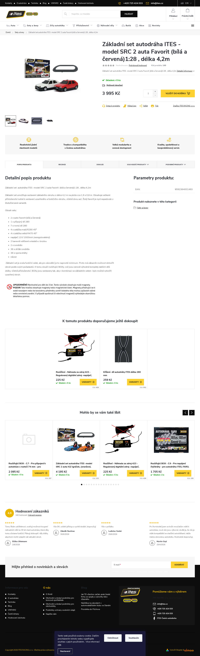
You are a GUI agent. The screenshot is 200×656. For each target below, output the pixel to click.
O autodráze (22, 3)
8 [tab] (98, 484)
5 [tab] (91, 484)
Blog (44, 3)
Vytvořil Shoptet (176, 650)
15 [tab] (116, 484)
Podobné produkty (174, 164)
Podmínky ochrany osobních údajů (60, 610)
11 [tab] (106, 484)
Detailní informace (184, 71)
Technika (34, 3)
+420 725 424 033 (165, 608)
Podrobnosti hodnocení (138, 65)
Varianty (86, 382)
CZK (187, 3)
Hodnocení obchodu (86, 3)
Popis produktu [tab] (24, 164)
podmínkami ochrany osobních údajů (152, 571)
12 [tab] (108, 484)
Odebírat (179, 564)
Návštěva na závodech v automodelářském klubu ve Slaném (96, 604)
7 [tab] (96, 484)
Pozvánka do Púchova (90, 609)
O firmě (49, 594)
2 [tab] (84, 484)
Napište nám (51, 614)
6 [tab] (94, 484)
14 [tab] (113, 484)
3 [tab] (86, 484)
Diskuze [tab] (100, 164)
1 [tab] (81, 484)
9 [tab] (101, 484)
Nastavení (65, 651)
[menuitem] (13, 25)
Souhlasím (134, 637)
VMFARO (54, 3)
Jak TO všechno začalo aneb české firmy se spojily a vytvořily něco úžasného (95, 597)
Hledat (129, 13)
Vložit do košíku (176, 93)
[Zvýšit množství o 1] (155, 91)
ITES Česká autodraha (166, 618)
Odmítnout (112, 637)
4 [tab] (89, 484)
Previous (185, 412)
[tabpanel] (76, 359)
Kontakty (8, 3)
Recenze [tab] (62, 164)
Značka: (184, 106)
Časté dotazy (68, 3)
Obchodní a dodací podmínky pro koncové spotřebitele (60, 599)
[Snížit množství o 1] (155, 95)
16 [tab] (118, 484)
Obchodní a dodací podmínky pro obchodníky (60, 605)
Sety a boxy (142, 207)
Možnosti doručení (115, 85)
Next (192, 412)
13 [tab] (111, 484)
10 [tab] (103, 484)
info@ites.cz (162, 604)
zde (59, 644)
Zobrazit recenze (34, 515)
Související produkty (136, 164)
